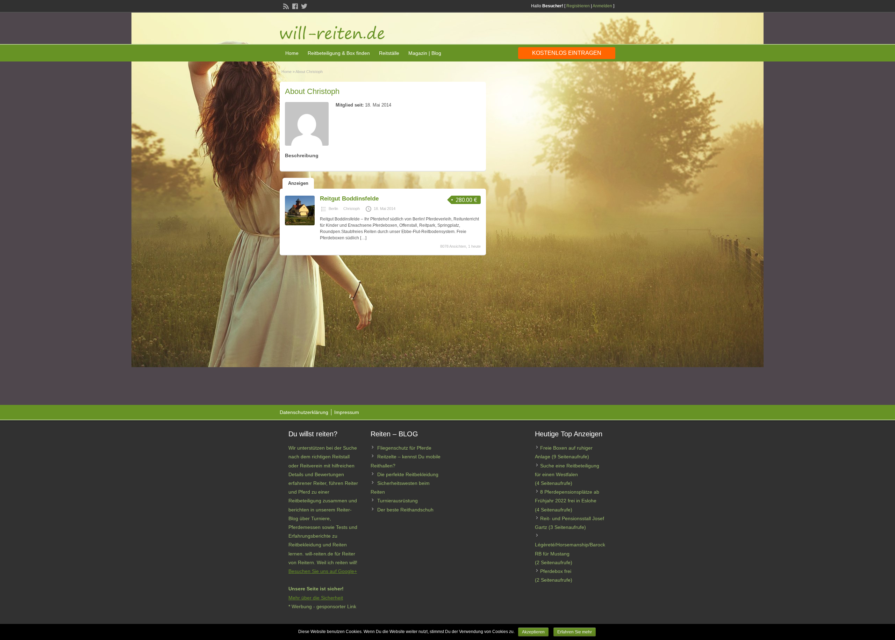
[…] (363, 237)
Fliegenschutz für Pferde (404, 448)
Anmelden (602, 5)
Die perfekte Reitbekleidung (407, 474)
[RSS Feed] (285, 5)
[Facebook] (294, 5)
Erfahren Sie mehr (574, 632)
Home (292, 53)
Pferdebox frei (555, 571)
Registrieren (578, 5)
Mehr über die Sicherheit (315, 598)
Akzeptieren (533, 632)
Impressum (346, 412)
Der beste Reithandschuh (405, 509)
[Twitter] (303, 5)
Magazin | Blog (424, 53)
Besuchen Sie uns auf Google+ (322, 571)
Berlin (333, 208)
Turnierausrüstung (397, 500)
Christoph (351, 208)
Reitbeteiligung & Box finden (339, 53)
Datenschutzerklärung (304, 412)
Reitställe (389, 53)
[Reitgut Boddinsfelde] (300, 223)
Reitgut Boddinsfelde (349, 198)
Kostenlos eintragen (566, 53)
